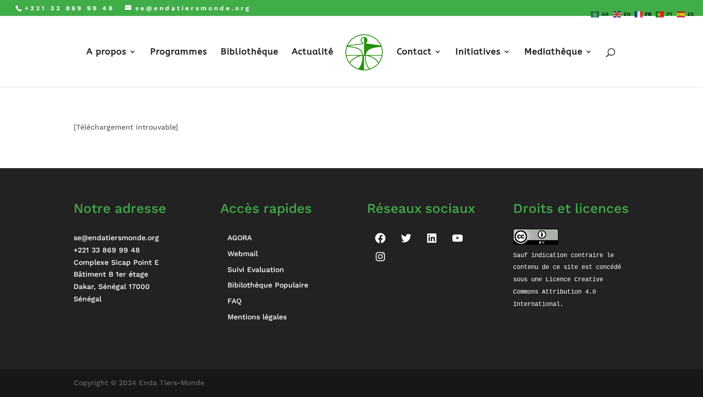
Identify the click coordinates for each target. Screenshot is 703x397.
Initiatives (478, 52)
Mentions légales (257, 317)
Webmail (242, 253)
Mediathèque (553, 52)
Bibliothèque (249, 52)
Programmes (178, 52)
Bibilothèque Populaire (267, 285)
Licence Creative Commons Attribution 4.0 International (560, 292)
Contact (414, 52)
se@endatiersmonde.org (116, 237)
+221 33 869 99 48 (107, 250)
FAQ (234, 301)
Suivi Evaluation (255, 269)
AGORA (239, 237)
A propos (106, 52)
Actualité (312, 52)
